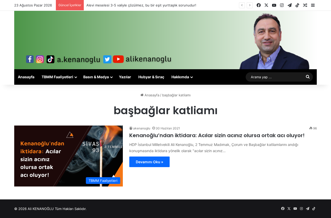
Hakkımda (180, 77)
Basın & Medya (96, 77)
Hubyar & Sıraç (151, 77)
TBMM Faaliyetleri (57, 77)
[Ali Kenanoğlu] (165, 40)
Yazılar (125, 77)
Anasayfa (26, 77)
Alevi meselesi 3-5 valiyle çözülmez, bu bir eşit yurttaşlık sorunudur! (141, 5)
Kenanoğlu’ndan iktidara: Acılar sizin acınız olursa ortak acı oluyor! (217, 135)
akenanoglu (141, 128)
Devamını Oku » (149, 162)
